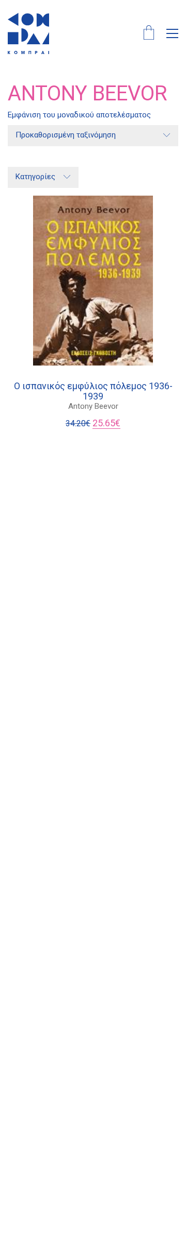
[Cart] (149, 34)
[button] (172, 33)
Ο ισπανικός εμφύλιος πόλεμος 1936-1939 (93, 391)
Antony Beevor (93, 406)
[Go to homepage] (28, 33)
